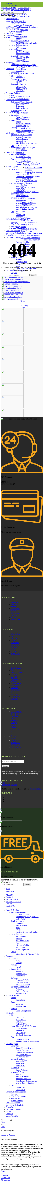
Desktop (19, 77)
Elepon (18, 122)
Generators (15, 169)
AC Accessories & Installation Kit (28, 199)
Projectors (19, 106)
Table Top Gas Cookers (31, 182)
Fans (17, 55)
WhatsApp (15, 619)
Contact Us (15, 745)
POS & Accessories (18, 224)
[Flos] (13, 395)
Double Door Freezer (29, 222)
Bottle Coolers (26, 231)
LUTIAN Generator (23, 124)
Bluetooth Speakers (23, 157)
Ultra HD (19, 143)
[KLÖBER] (13, 357)
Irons (18, 266)
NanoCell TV (21, 141)
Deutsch (14, 5)
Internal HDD (21, 87)
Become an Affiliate (15, 614)
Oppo (23, 303)
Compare (9, 1114)
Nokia (23, 301)
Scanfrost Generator (23, 128)
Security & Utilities (23, 101)
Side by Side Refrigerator (30, 235)
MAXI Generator (22, 181)
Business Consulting (15, 689)
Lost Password (15, 641)
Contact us (15, 654)
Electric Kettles (21, 37)
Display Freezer (27, 220)
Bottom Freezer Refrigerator (31, 233)
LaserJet (19, 82)
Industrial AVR (21, 104)
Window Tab (21, 126)
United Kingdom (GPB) (20, 16)
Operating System (22, 99)
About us (14, 602)
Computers (15, 23)
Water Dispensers (22, 61)
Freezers (19, 50)
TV (12, 76)
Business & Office (23, 96)
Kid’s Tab (19, 123)
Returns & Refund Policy (15, 647)
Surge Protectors (22, 113)
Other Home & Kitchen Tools (27, 66)
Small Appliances (17, 31)
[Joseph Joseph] (13, 370)
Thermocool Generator (24, 132)
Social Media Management (16, 684)
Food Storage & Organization (27, 192)
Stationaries (15, 226)
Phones (13, 115)
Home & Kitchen (12, 152)
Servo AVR (20, 190)
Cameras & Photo (22, 162)
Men (12, 95)
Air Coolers (20, 211)
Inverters (19, 201)
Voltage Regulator (18, 183)
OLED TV (20, 139)
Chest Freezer (26, 218)
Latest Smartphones (23, 131)
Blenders (19, 34)
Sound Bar (20, 71)
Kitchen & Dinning (18, 22)
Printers (14, 79)
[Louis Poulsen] (13, 344)
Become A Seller (15, 610)
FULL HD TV (21, 80)
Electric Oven (26, 159)
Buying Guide (14, 605)
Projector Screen (22, 108)
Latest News (16, 747)
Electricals (15, 111)
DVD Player (20, 155)
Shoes (13, 97)
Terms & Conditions (15, 741)
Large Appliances (17, 194)
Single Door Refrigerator (30, 238)
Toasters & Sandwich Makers (27, 43)
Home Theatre (21, 69)
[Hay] (13, 382)
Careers (14, 617)
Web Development (16, 671)
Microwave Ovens (28, 187)
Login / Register (12, 1116)
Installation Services (15, 697)
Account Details (14, 637)
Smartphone (20, 118)
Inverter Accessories (23, 137)
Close (3, 1122)
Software (14, 93)
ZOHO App (16, 668)
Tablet (13, 120)
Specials (14, 128)
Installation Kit (21, 110)
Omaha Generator (22, 174)
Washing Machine (23, 57)
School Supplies (17, 228)
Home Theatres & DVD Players (23, 65)
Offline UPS (20, 215)
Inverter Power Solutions (25, 209)
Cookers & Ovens (23, 25)
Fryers (18, 41)
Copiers (14, 273)
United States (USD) (19, 14)
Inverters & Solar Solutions (21, 135)
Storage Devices (17, 84)
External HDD (21, 89)
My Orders (15, 634)
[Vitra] (13, 319)
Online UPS (20, 217)
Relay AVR (20, 188)
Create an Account (8, 1135)
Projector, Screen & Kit (20, 103)
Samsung (24, 305)
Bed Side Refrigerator (29, 229)
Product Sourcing (14, 693)
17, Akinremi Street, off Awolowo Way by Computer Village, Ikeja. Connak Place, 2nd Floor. (16, 721)
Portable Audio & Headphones (22, 73)
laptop (18, 74)
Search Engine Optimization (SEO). (16, 677)
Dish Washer (21, 29)
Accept (3, 1171)
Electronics (10, 62)
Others (13, 64)
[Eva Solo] (13, 408)
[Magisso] (13, 332)
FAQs (13, 651)
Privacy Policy (14, 737)
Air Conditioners (22, 53)
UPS (12, 146)
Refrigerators (21, 227)
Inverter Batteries (22, 203)
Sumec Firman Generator (25, 172)
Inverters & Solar (17, 198)
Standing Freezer (27, 224)
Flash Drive (20, 91)
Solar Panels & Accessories (26, 143)
